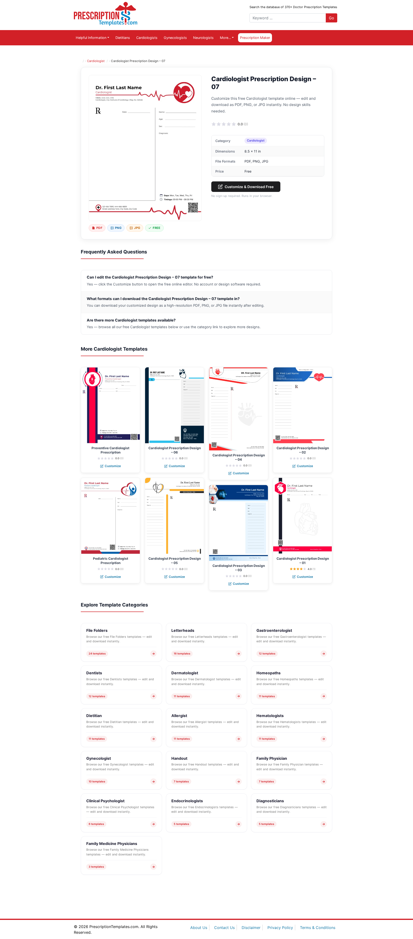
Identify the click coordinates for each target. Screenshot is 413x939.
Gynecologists (175, 38)
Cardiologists (147, 38)
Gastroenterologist (274, 630)
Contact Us (224, 927)
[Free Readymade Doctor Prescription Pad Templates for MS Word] (105, 13)
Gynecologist (98, 758)
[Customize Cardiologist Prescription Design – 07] (145, 148)
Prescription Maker (255, 38)
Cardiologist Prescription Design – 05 (174, 561)
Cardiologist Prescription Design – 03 (238, 568)
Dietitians (122, 38)
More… (225, 38)
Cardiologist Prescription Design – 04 (238, 457)
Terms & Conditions (317, 927)
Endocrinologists (187, 800)
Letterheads (182, 630)
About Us (198, 927)
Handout (179, 758)
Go (331, 18)
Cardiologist (96, 61)
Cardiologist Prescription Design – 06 (174, 450)
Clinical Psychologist (105, 800)
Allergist (179, 715)
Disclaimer (251, 927)
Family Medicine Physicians (111, 843)
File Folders (97, 630)
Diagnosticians (270, 800)
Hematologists (270, 715)
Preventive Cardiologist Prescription (110, 450)
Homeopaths (268, 672)
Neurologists (203, 38)
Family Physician (271, 758)
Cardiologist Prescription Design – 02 (303, 450)
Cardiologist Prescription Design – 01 (303, 561)
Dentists (94, 672)
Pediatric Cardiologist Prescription (110, 561)
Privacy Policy (280, 927)
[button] (213, 124)
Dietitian (94, 715)
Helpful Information (91, 38)
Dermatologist (184, 672)
